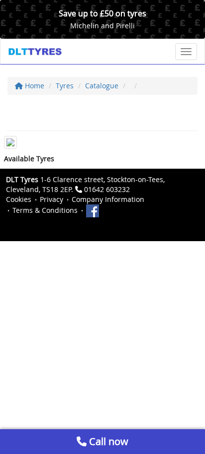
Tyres (65, 85)
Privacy (51, 199)
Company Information (108, 199)
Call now (107, 441)
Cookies (18, 199)
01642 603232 (107, 189)
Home (33, 85)
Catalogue (101, 85)
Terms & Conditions (45, 210)
